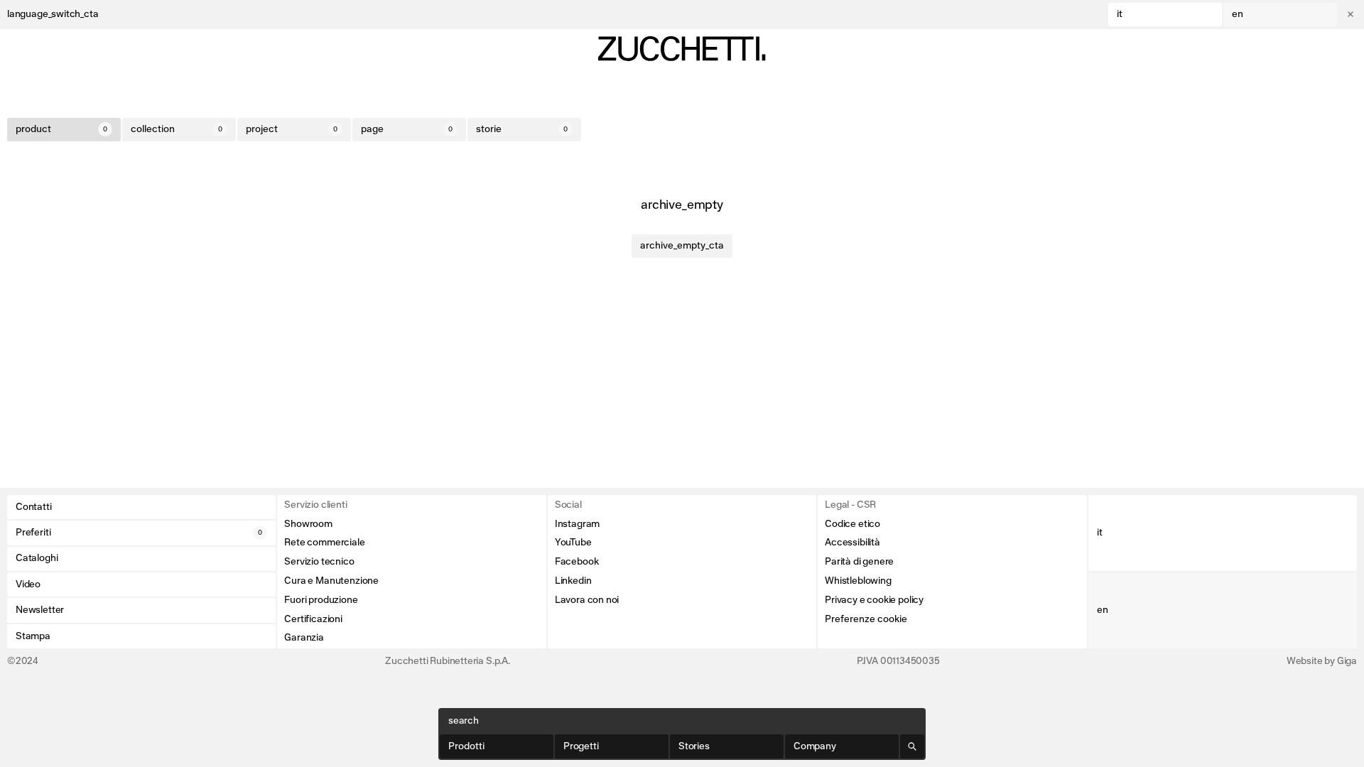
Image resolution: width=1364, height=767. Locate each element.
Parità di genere (859, 562)
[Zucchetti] (681, 48)
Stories (694, 746)
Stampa (33, 636)
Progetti (581, 746)
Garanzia (304, 638)
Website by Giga (1322, 661)
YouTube (573, 543)
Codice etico (852, 524)
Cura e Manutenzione (331, 581)
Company (815, 746)
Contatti (34, 507)
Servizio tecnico (319, 562)
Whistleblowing (858, 581)
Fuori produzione (320, 600)
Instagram (577, 524)
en (1237, 14)
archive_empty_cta (682, 246)
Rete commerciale (324, 543)
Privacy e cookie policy (874, 600)
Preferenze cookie (866, 619)
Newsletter (40, 610)
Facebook (577, 562)
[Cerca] (912, 746)
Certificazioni (313, 619)
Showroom (308, 524)
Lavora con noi (587, 600)
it (1119, 14)
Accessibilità (852, 543)
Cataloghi (37, 558)
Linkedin (573, 581)
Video (28, 584)
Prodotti (466, 746)
